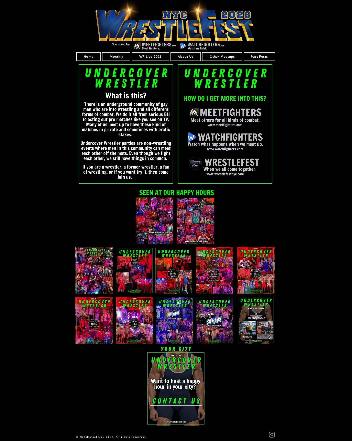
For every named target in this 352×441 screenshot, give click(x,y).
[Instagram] (272, 435)
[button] (116, 56)
